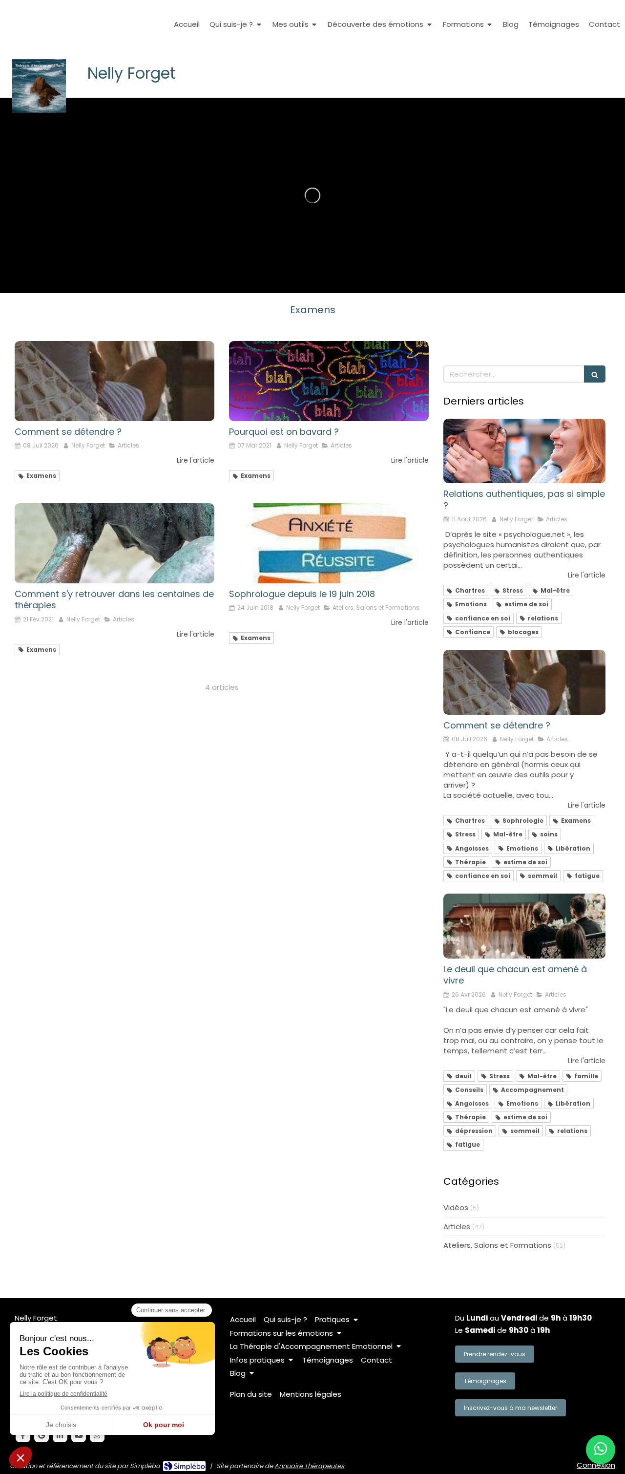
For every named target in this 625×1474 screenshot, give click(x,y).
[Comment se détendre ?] (114, 381)
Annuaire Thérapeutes (309, 1466)
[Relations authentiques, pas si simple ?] (524, 451)
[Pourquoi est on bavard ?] (329, 381)
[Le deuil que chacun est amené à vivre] (524, 926)
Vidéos (455, 1207)
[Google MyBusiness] (41, 1435)
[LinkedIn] (60, 1435)
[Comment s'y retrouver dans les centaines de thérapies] (114, 543)
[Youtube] (78, 1435)
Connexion (596, 1465)
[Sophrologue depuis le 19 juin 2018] (329, 543)
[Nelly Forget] (39, 110)
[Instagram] (97, 1435)
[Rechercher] (594, 374)
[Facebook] (23, 1435)
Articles (456, 1226)
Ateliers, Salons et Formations (497, 1245)
